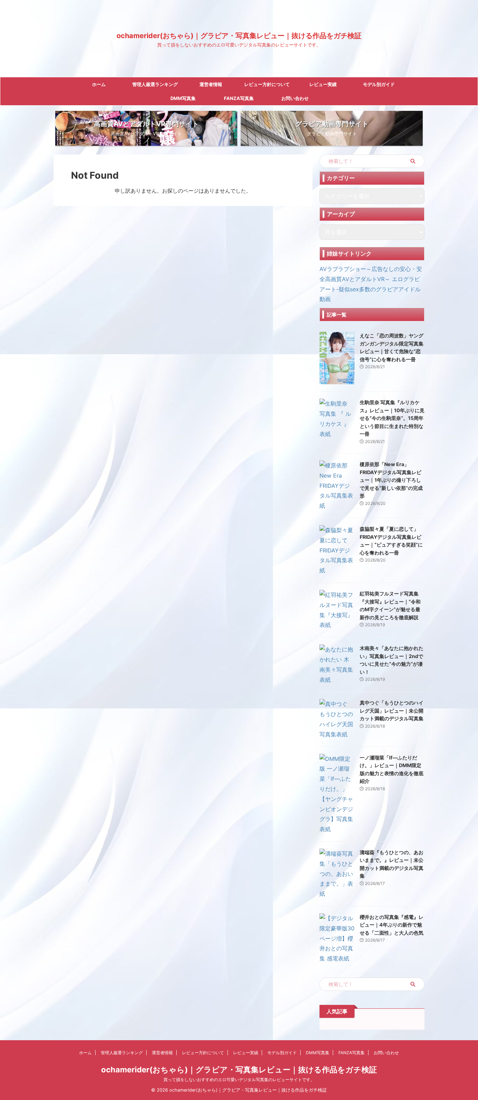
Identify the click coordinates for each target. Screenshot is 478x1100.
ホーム (99, 84)
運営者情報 (210, 84)
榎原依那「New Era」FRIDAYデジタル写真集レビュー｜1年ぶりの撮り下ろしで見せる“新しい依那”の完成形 (391, 480)
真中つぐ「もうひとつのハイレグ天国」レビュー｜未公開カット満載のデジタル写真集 (391, 710)
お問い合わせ (295, 98)
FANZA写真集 (239, 98)
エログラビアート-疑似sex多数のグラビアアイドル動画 (370, 289)
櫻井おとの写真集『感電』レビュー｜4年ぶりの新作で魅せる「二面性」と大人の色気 (391, 925)
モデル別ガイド (379, 84)
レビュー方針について (267, 84)
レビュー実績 (323, 84)
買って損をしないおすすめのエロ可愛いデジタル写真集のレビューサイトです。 (239, 1079)
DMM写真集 (183, 98)
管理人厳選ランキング (155, 84)
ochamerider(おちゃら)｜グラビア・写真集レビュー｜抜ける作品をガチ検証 (239, 35)
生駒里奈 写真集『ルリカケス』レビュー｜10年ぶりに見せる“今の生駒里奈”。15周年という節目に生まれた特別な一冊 (392, 418)
